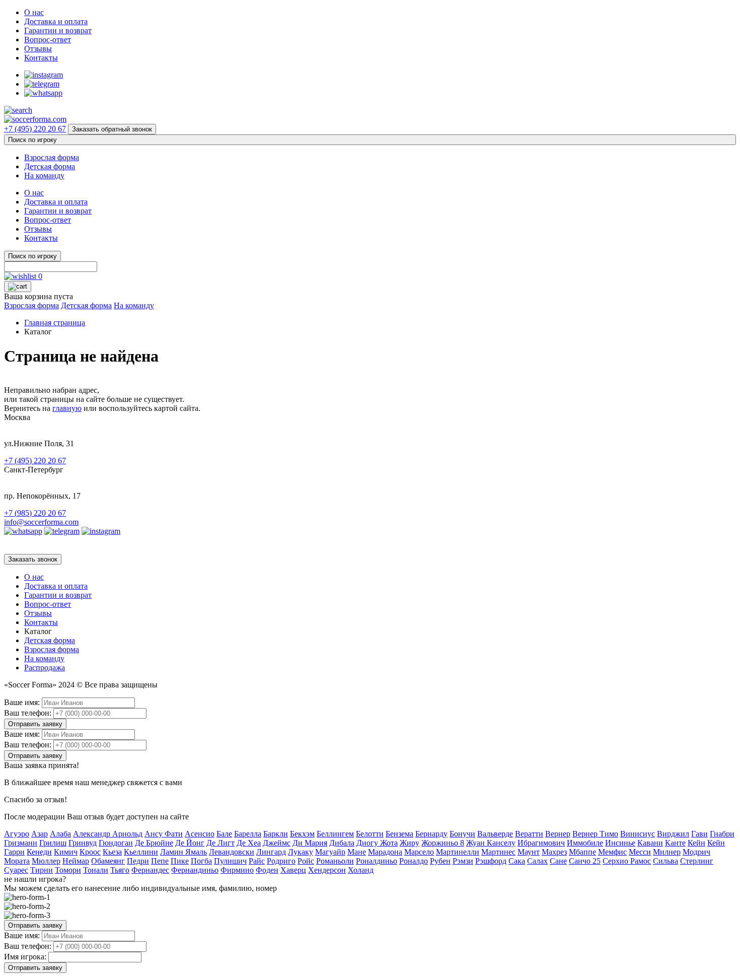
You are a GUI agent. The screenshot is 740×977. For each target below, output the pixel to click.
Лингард (271, 852)
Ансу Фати (163, 833)
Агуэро (16, 833)
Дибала (341, 843)
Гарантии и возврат (58, 30)
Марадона (385, 852)
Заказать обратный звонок (112, 129)
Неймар (75, 861)
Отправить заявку (35, 724)
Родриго (281, 861)
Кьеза (112, 852)
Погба (201, 861)
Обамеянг (108, 861)
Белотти (370, 833)
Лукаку (300, 852)
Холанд (361, 870)
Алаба (60, 833)
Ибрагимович (541, 843)
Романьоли (335, 861)
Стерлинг (696, 861)
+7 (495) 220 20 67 (35, 128)
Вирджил (673, 833)
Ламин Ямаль (183, 852)
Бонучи (462, 833)
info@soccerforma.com (41, 522)
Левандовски (231, 852)
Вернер (557, 833)
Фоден (267, 870)
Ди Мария (309, 843)
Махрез (554, 852)
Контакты (41, 57)
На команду (44, 175)
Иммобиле (585, 843)
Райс (257, 861)
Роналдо (413, 861)
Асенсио (199, 833)
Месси (640, 852)
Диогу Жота (377, 843)
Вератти (529, 833)
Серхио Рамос (627, 861)
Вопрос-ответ (47, 39)
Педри (138, 861)
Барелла (247, 833)
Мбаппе (582, 852)
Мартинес (498, 852)
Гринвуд (82, 843)
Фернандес (150, 870)
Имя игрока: (25, 956)
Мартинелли (457, 852)
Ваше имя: (22, 702)
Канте (675, 843)
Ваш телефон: (27, 713)
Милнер (667, 852)
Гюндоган (116, 843)
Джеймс (276, 843)
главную (67, 408)
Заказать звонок (32, 559)
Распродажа (44, 667)
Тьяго (119, 870)
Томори (68, 870)
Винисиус (637, 833)
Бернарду (431, 833)
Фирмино (237, 870)
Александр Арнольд (107, 833)
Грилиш (52, 843)
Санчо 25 (585, 861)
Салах (537, 861)
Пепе (160, 861)
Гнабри (722, 833)
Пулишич (230, 861)
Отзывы (38, 48)
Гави (699, 833)
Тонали (95, 870)
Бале (224, 833)
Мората (17, 861)
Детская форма (49, 166)
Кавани (650, 843)
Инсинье (620, 843)
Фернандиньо (194, 870)
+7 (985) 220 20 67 (35, 513)
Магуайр (330, 852)
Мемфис (612, 852)
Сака (516, 861)
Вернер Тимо (595, 833)
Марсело (419, 852)
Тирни (41, 870)
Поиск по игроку (32, 140)
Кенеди (39, 852)
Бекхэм (302, 833)
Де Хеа (249, 843)
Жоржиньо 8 (442, 843)
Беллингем (335, 833)
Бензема (399, 833)
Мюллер (46, 861)
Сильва (665, 861)
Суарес (16, 870)
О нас (34, 12)
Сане (558, 861)
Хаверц (293, 870)
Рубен (440, 861)
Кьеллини (141, 852)
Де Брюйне (154, 843)
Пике (180, 861)
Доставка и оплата (56, 21)
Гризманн (20, 843)
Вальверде (495, 833)
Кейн (696, 843)
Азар (39, 833)
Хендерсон (327, 870)
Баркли (275, 833)
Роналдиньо (376, 861)
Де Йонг (189, 843)
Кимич (66, 852)
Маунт (528, 852)
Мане (356, 852)
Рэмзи (463, 861)
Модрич (696, 852)
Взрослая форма (51, 157)
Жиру (409, 843)
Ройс (306, 861)
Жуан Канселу (490, 843)
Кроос (90, 852)
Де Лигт (220, 843)
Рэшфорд (490, 861)
